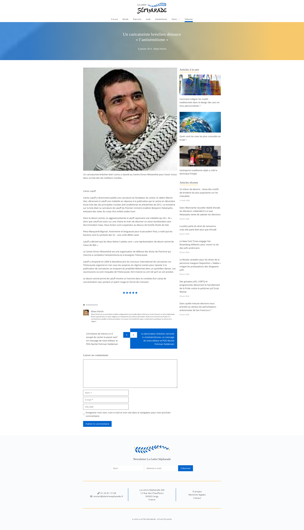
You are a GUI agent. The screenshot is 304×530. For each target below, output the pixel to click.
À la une (114, 19)
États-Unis (137, 19)
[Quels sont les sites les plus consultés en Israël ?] (200, 130)
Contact (197, 498)
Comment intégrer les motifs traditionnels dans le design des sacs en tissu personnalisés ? (200, 102)
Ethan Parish (160, 48)
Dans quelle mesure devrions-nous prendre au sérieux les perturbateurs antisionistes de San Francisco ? (198, 307)
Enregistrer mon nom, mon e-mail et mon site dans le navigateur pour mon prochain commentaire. (128, 414)
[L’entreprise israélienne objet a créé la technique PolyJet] (200, 164)
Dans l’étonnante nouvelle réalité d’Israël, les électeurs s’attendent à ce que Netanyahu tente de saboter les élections (200, 211)
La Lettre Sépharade (147, 519)
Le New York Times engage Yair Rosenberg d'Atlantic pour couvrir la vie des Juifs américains (199, 245)
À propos (197, 491)
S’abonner (189, 19)
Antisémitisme (161, 19)
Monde (125, 19)
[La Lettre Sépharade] (152, 7)
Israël (148, 19)
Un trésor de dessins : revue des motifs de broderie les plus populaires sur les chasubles (199, 192)
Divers (174, 19)
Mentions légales (197, 494)
